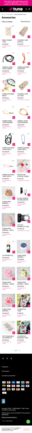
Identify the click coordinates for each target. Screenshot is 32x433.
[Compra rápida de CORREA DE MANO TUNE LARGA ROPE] (13, 144)
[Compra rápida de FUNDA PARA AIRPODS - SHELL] (13, 225)
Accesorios (9, 14)
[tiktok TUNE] (11, 358)
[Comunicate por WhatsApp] (28, 422)
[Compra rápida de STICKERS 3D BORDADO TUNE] (29, 332)
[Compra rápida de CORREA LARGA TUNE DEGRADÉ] (29, 117)
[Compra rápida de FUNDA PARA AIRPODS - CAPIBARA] (13, 198)
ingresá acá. (5, 414)
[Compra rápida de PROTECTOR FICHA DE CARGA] (29, 171)
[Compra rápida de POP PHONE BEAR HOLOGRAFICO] (13, 332)
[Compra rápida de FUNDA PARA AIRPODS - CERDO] (13, 279)
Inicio (3, 14)
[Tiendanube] (7, 421)
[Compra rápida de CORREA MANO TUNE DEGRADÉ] (13, 117)
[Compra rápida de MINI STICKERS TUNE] (13, 36)
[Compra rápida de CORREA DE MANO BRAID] (13, 90)
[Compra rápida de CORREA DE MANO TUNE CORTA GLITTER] (13, 171)
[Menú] (3, 9)
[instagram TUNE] (3, 358)
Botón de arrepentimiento (9, 417)
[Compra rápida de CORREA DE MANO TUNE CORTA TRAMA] (29, 144)
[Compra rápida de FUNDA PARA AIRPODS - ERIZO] (29, 279)
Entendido (26, 429)
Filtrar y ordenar (7, 21)
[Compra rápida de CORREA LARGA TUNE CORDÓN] (13, 63)
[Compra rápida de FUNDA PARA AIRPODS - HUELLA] (13, 306)
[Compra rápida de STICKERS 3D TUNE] (29, 306)
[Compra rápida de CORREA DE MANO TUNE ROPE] (29, 63)
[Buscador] (26, 9)
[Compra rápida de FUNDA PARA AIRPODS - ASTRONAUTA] (29, 252)
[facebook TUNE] (7, 358)
